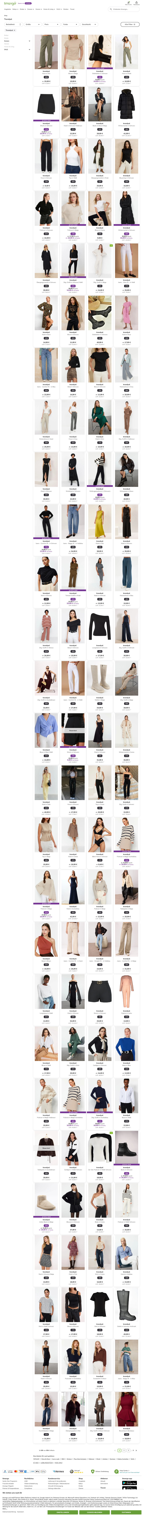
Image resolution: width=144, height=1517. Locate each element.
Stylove (69, 1459)
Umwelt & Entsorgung (55, 1486)
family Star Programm (10, 1481)
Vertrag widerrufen (54, 1488)
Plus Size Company (80, 1459)
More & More (45, 1459)
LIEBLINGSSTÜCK (47, 1463)
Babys (81, 1484)
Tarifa (132, 1459)
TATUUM (36, 1459)
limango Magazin (8, 1486)
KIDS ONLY (58, 1463)
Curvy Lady (55, 1459)
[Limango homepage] (10, 3)
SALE (6, 50)
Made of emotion (123, 1459)
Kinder (81, 1486)
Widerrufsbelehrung (31, 1484)
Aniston (105, 1459)
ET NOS (36, 1463)
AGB (25, 1481)
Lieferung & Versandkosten (57, 1481)
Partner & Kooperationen (11, 1488)
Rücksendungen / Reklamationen (58, 1484)
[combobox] (123, 9)
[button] (136, 3)
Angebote (82, 1481)
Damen (6, 41)
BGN (63, 1459)
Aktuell (102, 1481)
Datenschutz (28, 1486)
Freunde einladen (8, 1484)
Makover (91, 1459)
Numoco (112, 1459)
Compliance (28, 1488)
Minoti (98, 1459)
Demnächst (104, 1484)
